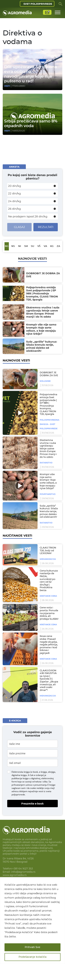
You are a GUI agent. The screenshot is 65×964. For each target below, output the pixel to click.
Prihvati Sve (32, 947)
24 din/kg (14, 201)
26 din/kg (14, 208)
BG (6, 246)
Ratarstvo (46, 462)
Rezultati (45, 227)
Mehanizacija (48, 559)
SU (32, 246)
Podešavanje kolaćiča (32, 957)
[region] (32, 920)
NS (13, 246)
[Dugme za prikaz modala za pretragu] (60, 4)
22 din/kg (14, 193)
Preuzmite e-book (32, 803)
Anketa (14, 166)
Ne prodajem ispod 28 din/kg (27, 216)
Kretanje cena (48, 596)
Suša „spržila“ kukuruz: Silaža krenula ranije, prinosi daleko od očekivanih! (49, 511)
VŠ (38, 246)
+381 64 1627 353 (22, 868)
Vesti (7, 86)
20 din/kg (14, 186)
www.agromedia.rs (15, 875)
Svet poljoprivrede (37, 3)
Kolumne (45, 381)
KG (52, 246)
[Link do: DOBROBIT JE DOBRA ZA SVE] (19, 379)
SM (26, 246)
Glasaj (19, 227)
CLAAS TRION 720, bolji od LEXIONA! (48, 551)
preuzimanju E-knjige (44, 784)
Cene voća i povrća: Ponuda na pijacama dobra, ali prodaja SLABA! (49, 613)
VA (45, 246)
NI (19, 246)
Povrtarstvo (47, 494)
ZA (58, 246)
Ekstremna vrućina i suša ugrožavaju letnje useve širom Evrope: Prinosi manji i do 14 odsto (48, 448)
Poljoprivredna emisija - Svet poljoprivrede (49, 424)
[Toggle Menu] (57, 12)
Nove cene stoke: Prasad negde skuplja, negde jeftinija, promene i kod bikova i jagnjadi (49, 644)
